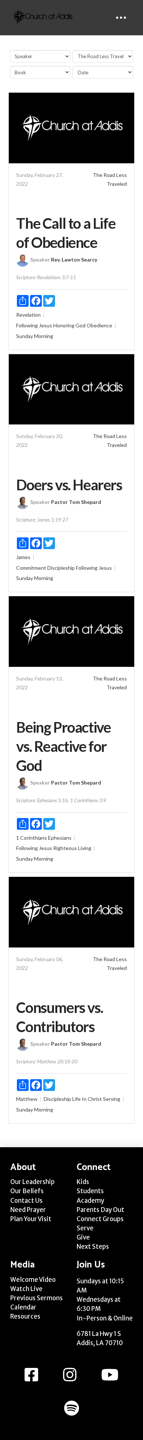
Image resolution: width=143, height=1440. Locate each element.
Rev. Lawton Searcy (74, 259)
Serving (111, 1099)
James (23, 557)
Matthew (26, 1099)
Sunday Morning (34, 336)
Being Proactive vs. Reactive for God (63, 746)
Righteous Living (72, 848)
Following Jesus (34, 325)
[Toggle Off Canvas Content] (121, 17)
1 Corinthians (31, 838)
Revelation (28, 315)
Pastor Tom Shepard (76, 502)
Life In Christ (87, 1099)
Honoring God (69, 325)
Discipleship (61, 568)
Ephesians (60, 838)
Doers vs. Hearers (69, 485)
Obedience (99, 325)
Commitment (31, 568)
